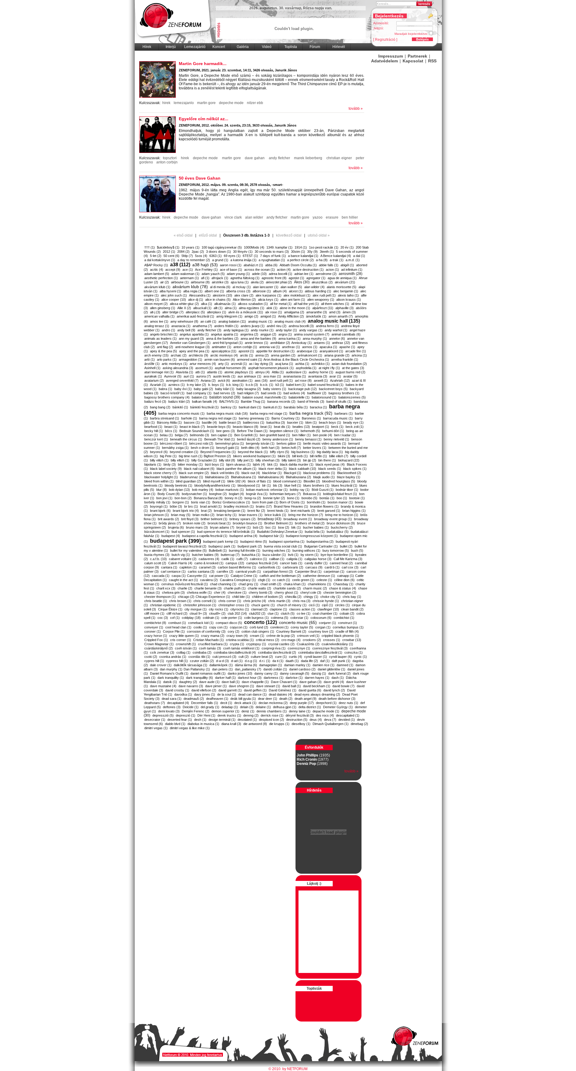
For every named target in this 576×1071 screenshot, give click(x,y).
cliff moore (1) (154, 613)
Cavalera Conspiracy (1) (238, 580)
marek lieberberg (308, 158)
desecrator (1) (154, 719)
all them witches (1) (335, 304)
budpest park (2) (250, 546)
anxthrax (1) (291, 347)
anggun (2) (268, 334)
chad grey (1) (248, 584)
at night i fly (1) (329, 368)
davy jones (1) (204, 694)
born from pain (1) (265, 502)
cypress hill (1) (177, 661)
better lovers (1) (314, 447)
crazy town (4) (237, 635)
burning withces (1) (306, 550)
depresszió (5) (163, 715)
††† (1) (149, 247)
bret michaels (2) (303, 510)
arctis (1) (246, 355)
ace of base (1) (231, 269)
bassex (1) (192, 422)
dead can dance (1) (252, 694)
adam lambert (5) (156, 274)
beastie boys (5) (219, 426)
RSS (432, 60)
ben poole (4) (322, 435)
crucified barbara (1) (213, 644)
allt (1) (218, 308)
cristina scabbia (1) (240, 640)
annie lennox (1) (256, 343)
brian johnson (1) (156, 515)
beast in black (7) (192, 426)
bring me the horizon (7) (305, 515)
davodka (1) (183, 694)
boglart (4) (236, 494)
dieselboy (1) (301, 724)
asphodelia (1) (306, 368)
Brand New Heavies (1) (291, 506)
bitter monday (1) (190, 464)
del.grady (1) (210, 707)
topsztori (170, 158)
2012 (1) (169, 251)
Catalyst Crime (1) (244, 575)
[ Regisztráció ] (385, 39)
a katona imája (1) (243, 260)
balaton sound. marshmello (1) (264, 397)
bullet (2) (346, 546)
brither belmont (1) (214, 519)
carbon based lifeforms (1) (237, 567)
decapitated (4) (178, 703)
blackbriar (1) (272, 473)
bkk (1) (272, 464)
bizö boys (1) (214, 464)
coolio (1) (200, 627)
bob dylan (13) (179, 489)
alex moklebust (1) (297, 295)
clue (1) (273, 613)
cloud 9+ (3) (198, 613)
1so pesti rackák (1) (323, 247)
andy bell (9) (186, 330)
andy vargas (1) (310, 330)
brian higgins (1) (354, 510)
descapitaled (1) (347, 715)
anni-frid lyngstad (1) (228, 343)
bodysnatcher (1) (194, 494)
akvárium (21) (345, 282)
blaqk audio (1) (324, 477)
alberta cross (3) (238, 291)
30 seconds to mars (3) (272, 251)
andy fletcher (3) (209, 330)
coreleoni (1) (279, 627)
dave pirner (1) (216, 686)
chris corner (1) (229, 601)
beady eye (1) (353, 422)
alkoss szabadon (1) (253, 304)
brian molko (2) (203, 515)
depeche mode (231, 103)
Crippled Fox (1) (156, 640)
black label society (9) (166, 468)
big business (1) (303, 452)
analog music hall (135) (334, 321)
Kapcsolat (413, 60)
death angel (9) (305, 698)
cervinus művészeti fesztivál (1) (184, 584)
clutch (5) (288, 613)
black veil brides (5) (225, 473)
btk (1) (296, 527)
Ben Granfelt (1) (246, 435)
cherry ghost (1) (286, 592)
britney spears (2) (243, 519)
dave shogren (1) (241, 686)
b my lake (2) (196, 384)
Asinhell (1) (152, 368)
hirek (166, 103)
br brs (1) (191, 506)
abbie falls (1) (328, 265)
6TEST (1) (250, 256)
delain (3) (247, 707)
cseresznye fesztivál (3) (330, 648)
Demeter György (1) (338, 707)
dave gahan (255, 158)
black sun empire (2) (194, 473)
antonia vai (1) (269, 347)
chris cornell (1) (205, 601)
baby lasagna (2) (248, 389)
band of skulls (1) (339, 401)
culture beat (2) (262, 656)
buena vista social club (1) (283, 546)
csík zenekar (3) (162, 652)
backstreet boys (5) (333, 389)
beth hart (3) (271, 447)
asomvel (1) (204, 368)
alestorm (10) (222, 295)
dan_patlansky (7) (248, 669)
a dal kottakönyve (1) (159, 260)
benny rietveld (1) (336, 439)
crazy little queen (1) (184, 635)
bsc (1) (271, 527)
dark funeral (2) (339, 673)
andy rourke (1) (262, 330)
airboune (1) (180, 282)
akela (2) (257, 282)
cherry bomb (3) (260, 592)
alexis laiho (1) (348, 295)
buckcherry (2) (342, 527)
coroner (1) (152, 631)
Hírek (146, 47)
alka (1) (206, 304)
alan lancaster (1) (265, 287)
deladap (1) (229, 707)
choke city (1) (330, 596)
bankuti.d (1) (272, 407)
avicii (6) (224, 380)
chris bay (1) (352, 596)
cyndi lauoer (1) (315, 656)
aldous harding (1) (318, 291)
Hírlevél (338, 47)
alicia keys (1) (268, 299)
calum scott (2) (155, 563)
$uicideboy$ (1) (168, 247)
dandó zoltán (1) (275, 669)
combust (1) (177, 623)
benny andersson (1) (277, 439)
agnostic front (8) (274, 278)
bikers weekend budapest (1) (254, 456)
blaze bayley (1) (348, 477)
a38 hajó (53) (205, 264)
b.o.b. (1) (266, 384)
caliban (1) (276, 559)
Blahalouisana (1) (243, 477)
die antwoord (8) (255, 724)
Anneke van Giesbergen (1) (190, 343)
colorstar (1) (299, 617)
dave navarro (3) (190, 686)
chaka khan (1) (295, 584)
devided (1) (346, 719)
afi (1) (205, 278)
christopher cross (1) (233, 605)
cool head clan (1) (178, 627)
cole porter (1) (231, 617)
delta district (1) (309, 707)
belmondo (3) (199, 435)
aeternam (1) (189, 278)
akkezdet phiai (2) (279, 282)
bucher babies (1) (316, 527)
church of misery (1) (292, 605)
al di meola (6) (220, 287)
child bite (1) (241, 596)
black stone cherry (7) (160, 473)
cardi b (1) (332, 567)
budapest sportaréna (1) (286, 541)
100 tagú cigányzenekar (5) (222, 247)
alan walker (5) (291, 287)
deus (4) (316, 719)
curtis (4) (295, 656)
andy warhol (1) (336, 330)
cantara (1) (169, 567)
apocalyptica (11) (224, 351)
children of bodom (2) (267, 596)
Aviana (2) (208, 380)
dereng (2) (251, 715)
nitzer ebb (255, 103)
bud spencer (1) (183, 531)
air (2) (164, 282)
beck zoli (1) (355, 426)
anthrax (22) (341, 343)
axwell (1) (321, 380)
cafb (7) (242, 559)
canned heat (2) (341, 563)
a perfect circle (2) (300, 260)
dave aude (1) (209, 682)
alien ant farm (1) (292, 299)
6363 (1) (215, 256)
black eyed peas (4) (330, 464)
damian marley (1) (297, 665)
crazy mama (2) (212, 635)
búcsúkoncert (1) (157, 531)
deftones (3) (172, 707)
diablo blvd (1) (175, 724)
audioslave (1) (296, 372)
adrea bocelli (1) (280, 274)
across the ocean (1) (259, 269)
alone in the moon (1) (295, 308)
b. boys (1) (216, 384)
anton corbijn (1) (245, 347)
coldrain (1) (211, 617)
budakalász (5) (338, 531)
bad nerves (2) (224, 393)
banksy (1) (229, 407)
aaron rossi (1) (231, 265)
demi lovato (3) (169, 711)
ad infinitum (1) (351, 269)
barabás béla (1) (296, 407)
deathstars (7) (154, 703)
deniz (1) (248, 711)
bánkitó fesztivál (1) (204, 407)
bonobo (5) (309, 498)
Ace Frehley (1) (206, 269)
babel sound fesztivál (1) (326, 384)
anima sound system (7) (311, 334)
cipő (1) (327, 605)
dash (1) (338, 677)
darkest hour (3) (250, 677)
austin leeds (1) (224, 376)
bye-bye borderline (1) (337, 554)
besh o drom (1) (202, 447)
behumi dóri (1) (333, 431)
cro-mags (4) (291, 640)
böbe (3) (176, 506)
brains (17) (264, 506)
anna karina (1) (289, 338)
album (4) (280, 291)
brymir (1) (243, 527)
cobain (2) (347, 613)
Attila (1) (278, 372)
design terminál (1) (222, 719)
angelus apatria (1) (224, 334)
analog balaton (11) (232, 321)
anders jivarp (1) (253, 326)
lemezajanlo (184, 103)
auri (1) (189, 376)
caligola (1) (294, 559)
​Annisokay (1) (301, 343)
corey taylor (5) (302, 627)
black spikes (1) (355, 468)
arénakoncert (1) (310, 355)
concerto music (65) (298, 622)
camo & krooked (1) (209, 563)
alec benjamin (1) (345, 291)
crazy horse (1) (155, 635)
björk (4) (259, 464)
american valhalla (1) (159, 316)
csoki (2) (150, 656)
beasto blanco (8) (245, 426)
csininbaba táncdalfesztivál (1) (320, 652)
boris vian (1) (200, 502)
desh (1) (200, 719)
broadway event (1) (298, 519)
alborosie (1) (262, 291)
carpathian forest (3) (278, 571)
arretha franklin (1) (344, 359)
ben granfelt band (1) (275, 435)
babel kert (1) (296, 384)
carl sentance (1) (173, 571)
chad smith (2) (270, 584)
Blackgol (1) (292, 473)
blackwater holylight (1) (161, 477)
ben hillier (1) (301, 435)
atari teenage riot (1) (159, 372)
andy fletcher (279, 158)
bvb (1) (293, 554)
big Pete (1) (168, 456)
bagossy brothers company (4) (167, 397)
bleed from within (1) (159, 481)
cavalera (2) (209, 580)
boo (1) (342, 498)
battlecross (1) (253, 422)
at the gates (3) (353, 368)
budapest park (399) (175, 541)
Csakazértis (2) (308, 644)
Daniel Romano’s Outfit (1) (169, 673)
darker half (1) (225, 677)
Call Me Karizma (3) (348, 559)
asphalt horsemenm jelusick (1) (271, 368)
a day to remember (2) (193, 260)
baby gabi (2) (203, 389)
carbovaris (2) (293, 567)
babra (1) (165, 389)
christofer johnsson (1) (199, 605)
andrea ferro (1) (327, 326)
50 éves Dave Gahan (199, 178)
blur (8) (161, 489)
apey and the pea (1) (194, 351)
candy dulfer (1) (316, 563)
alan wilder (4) (314, 287)
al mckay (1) (241, 287)
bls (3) (277, 485)
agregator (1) (316, 278)
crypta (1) (237, 644)
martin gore (206, 103)
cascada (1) (161, 575)
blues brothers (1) (316, 485)
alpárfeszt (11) (322, 308)
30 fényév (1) (243, 251)
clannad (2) (259, 609)
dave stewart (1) (268, 686)
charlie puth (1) (235, 588)
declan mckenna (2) (273, 703)
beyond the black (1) (253, 452)
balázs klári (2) (179, 401)
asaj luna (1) (284, 363)
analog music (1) (260, 321)
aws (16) (261, 380)
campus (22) (235, 563)
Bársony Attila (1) (169, 422)
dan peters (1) (222, 669)
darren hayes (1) (317, 677)
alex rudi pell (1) (324, 295)
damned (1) (345, 665)
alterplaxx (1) (216, 312)
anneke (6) (337, 338)
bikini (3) (284, 456)
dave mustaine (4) (163, 686)
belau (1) (166, 435)
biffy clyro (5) (279, 452)
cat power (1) (219, 575)
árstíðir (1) (152, 363)
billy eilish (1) (159, 460)
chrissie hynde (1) (326, 601)
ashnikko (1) (320, 363)
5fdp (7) (187, 256)
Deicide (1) (191, 707)
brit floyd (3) (190, 519)
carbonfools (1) (269, 567)
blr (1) (266, 485)
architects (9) (198, 355)
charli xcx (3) (166, 588)
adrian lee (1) (304, 274)
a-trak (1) (337, 260)
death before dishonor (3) (337, 698)
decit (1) (226, 703)
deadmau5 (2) (194, 698)
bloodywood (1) (249, 485)
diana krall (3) (231, 724)
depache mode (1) (326, 711)
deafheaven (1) (217, 698)
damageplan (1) (270, 665)
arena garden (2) (283, 355)
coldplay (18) (191, 617)
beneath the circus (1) (186, 439)
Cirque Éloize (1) (170, 609)
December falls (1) (204, 703)
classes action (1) (302, 609)
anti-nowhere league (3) (192, 347)
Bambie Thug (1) (253, 401)
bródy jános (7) (170, 523)
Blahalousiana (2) (298, 477)
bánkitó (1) (180, 407)
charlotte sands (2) (287, 588)
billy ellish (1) (180, 460)
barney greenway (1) (254, 418)
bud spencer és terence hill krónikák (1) (226, 531)
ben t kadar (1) (345, 435)
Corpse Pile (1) (174, 631)
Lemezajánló (195, 47)
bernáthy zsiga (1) (175, 447)
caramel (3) (207, 567)
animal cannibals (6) (346, 334)
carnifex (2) (225, 571)
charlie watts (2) (259, 588)
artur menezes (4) (203, 363)
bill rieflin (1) (318, 456)
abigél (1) (347, 265)
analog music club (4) (290, 321)
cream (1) (257, 635)
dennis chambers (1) (271, 711)
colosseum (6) (321, 617)
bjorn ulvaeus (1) (238, 464)
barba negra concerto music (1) (181, 413)
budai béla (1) (315, 531)
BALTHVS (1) (229, 401)
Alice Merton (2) (244, 299)
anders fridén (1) (226, 326)
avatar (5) (350, 376)
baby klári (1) (224, 389)
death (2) (285, 698)
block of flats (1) (259, 481)
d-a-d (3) (222, 661)
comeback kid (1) (201, 623)
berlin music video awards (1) (324, 443)
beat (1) (266, 426)
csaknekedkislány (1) (337, 644)
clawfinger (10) (328, 609)
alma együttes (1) (251, 308)
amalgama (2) (294, 312)
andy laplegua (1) (236, 330)
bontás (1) (327, 498)
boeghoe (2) (218, 494)
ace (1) (187, 269)
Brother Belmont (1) (278, 523)
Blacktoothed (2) (349, 473)
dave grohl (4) (334, 682)
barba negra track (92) (311, 413)
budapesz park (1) (222, 546)
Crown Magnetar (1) (159, 644)
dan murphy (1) (171, 669)
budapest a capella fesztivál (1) (204, 536)
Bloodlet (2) (312, 481)
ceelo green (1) (303, 580)
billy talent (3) (291, 460)
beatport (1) (320, 426)
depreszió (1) (185, 715)
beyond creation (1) (184, 452)
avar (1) (335, 376)
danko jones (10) (240, 673)
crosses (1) (331, 640)
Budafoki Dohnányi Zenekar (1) (280, 531)
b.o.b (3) (252, 384)
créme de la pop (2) (280, 635)
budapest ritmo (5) (253, 541)
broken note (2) (194, 523)
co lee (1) (303, 613)
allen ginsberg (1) (162, 308)
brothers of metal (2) (310, 523)
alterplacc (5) (195, 312)
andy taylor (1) (286, 330)
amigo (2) (251, 316)
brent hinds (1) (278, 510)
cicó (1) (314, 605)
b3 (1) (279, 384)
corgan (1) (323, 627)
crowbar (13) (351, 640)
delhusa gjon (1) (284, 707)
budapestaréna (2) (320, 541)
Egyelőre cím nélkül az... (203, 118)
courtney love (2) (320, 631)
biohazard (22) (348, 460)
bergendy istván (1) (260, 443)
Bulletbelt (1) (218, 550)
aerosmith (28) (350, 274)
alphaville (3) (344, 308)
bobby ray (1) (300, 489)
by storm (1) (310, 554)
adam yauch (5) (213, 274)
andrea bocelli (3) (301, 326)
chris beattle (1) (155, 601)
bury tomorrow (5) (335, 550)
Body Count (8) (169, 494)
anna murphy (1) (315, 338)
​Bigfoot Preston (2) (217, 456)
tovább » (356, 108)
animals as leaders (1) (160, 338)
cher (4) (220, 592)
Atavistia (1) (184, 372)
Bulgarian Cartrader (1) (321, 546)
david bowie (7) (343, 686)
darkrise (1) (294, 677)
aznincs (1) (176, 384)
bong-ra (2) (252, 498)
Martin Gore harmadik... (202, 63)
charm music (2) (315, 588)
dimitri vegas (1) (156, 728)
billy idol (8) (227, 460)
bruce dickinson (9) (341, 523)
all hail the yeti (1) (306, 304)
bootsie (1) (357, 498)
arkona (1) (359, 355)
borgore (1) (180, 502)
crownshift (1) (186, 644)
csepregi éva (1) (274, 648)
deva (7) (330, 719)
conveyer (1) (153, 627)
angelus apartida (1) (194, 334)
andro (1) (168, 330)
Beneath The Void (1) (219, 439)
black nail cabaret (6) (199, 468)
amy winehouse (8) (184, 321)
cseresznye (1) (299, 648)
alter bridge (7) (173, 312)
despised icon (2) (271, 719)
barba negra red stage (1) (268, 413)
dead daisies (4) (280, 694)
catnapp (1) (345, 575)
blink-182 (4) (236, 481)
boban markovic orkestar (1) (267, 489)
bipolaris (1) (152, 464)
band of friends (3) (311, 401)
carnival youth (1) (248, 571)
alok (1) (272, 308)
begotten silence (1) (284, 431)
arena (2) (262, 355)
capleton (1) (188, 567)
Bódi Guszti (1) (323, 489)
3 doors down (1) (218, 251)
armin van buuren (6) (219, 359)
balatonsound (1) (324, 397)
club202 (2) (257, 613)
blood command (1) (287, 481)
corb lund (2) (259, 627)
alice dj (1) (195, 299)
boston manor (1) (340, 502)
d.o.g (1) (251, 661)
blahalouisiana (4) (271, 477)
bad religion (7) (248, 393)
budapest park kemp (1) (220, 541)
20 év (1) (347, 247)
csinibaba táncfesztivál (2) (277, 652)
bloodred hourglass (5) (338, 481)
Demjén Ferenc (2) (195, 711)
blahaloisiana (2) (217, 477)
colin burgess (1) (256, 617)
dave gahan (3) (310, 682)
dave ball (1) (231, 682)
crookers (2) (312, 640)
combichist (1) (344, 617)
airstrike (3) (220, 282)
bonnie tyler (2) (274, 498)
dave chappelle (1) (255, 682)
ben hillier (350, 217)
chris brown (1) (180, 601)
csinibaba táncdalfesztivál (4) (235, 652)
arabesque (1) (307, 351)
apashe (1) (347, 347)
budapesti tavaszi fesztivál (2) (184, 546)
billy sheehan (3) (268, 460)
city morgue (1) (195, 609)
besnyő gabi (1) (227, 447)
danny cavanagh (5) (294, 673)
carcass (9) (313, 567)
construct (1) (347, 623)
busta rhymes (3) (157, 554)
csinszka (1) (353, 652)
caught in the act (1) (183, 580)
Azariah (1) (158, 384)
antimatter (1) (221, 347)
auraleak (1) (153, 376)
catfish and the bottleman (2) (280, 575)
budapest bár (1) (272, 536)
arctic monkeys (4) (224, 355)
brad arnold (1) (211, 506)
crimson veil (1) (308, 635)
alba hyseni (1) (170, 291)
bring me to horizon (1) (341, 515)
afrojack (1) (220, 278)
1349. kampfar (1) (279, 247)
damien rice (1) (323, 665)
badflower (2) (316, 393)
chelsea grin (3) (173, 592)
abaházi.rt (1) (253, 265)
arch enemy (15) (156, 355)
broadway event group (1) (333, 519)
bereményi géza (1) (229, 443)
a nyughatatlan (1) (272, 260)
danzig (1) (318, 673)
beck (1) (337, 426)
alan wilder (254, 217)
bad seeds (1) (271, 393)
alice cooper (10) (173, 299)
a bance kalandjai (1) (303, 256)
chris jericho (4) (254, 601)
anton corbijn (166, 162)
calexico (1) (258, 559)
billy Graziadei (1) (204, 460)
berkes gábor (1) (289, 443)
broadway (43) (269, 519)
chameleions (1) (319, 584)
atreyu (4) (262, 372)
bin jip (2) (309, 460)
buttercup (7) (230, 554)
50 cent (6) (171, 256)
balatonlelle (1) (299, 397)
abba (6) (271, 265)
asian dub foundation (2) (349, 363)
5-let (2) (155, 256)
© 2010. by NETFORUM (288, 1069)
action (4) (284, 269)
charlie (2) (185, 588)
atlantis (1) (214, 372)
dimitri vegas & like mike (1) (190, 728)
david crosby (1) (177, 690)
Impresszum (390, 56)
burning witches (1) (276, 550)
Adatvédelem (384, 60)
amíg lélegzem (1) (229, 316)
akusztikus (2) (322, 282)
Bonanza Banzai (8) (208, 498)
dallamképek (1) (221, 665)
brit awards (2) (168, 519)
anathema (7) (202, 326)
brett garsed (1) (328, 510)
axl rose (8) (303, 380)
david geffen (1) (255, 690)
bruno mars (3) (197, 527)
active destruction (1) (308, 269)
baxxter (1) (295, 422)
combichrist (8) (155, 623)
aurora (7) (203, 376)
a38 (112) (180, 264)
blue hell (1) (292, 485)
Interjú (171, 47)
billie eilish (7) (338, 456)
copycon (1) (239, 627)
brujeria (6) (176, 527)
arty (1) (223, 363)
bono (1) (293, 498)
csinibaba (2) (202, 652)
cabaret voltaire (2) (182, 559)
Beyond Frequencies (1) (218, 452)
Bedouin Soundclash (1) (196, 431)
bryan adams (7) (222, 527)
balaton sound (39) (224, 397)
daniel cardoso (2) (302, 669)
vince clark (233, 217)
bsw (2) (283, 527)
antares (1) (322, 343)
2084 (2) (183, 251)
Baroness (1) (311, 418)
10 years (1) (191, 247)
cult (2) (243, 656)
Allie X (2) (184, 308)
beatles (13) (301, 426)
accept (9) (172, 269)
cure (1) (281, 656)
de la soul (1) (226, 694)
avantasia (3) (317, 376)
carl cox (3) (350, 567)
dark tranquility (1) (171, 677)
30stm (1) (298, 251)
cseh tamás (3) (210, 648)
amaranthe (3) (316, 312)
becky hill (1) (153, 431)
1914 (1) (301, 247)
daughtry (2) (188, 682)
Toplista (290, 47)
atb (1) (200, 372)
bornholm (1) (316, 502)
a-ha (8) (322, 260)
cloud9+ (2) (217, 613)
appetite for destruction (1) (275, 351)
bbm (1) (311, 422)
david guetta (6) (309, 690)
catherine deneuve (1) (319, 575)
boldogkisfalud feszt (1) (340, 494)
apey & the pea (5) (163, 351)
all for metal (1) (281, 304)
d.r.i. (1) (264, 661)
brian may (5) (180, 515)
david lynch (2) (334, 690)
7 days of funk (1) (273, 256)
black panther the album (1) (236, 468)
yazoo (317, 217)
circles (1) (342, 605)
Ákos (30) (302, 282)
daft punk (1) (341, 661)
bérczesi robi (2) (201, 443)
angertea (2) (249, 334)
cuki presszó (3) (224, 656)
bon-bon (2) (183, 498)
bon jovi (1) (164, 498)
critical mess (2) (267, 640)
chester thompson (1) (160, 596)
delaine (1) (263, 707)
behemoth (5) (310, 431)
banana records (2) (281, 401)
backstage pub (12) (302, 389)
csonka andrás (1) (172, 656)
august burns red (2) (350, 372)
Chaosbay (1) (343, 584)
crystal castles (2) (281, 644)
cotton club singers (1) (258, 631)
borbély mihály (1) (157, 502)
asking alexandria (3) (178, 368)
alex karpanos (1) (268, 295)
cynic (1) (360, 656)
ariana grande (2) (337, 355)
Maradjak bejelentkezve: (414, 33)
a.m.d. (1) (353, 260)
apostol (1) (246, 351)
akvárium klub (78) (190, 286)
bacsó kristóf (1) (172, 393)
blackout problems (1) (319, 473)
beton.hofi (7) (291, 447)
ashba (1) (302, 363)
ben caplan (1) (221, 435)
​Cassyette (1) (197, 575)
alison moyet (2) (156, 304)
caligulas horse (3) (318, 559)
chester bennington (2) (339, 592)
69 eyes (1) (232, 256)
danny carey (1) (266, 673)
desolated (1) (247, 719)
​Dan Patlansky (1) (197, 669)
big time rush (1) (190, 456)
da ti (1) (278, 661)
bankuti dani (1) (250, 407)
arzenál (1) (239, 363)
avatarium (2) (154, 380)
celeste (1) (324, 580)
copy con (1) (218, 627)
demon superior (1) (225, 711)
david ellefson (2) (203, 690)
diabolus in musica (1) (203, 724)
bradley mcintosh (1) (239, 506)
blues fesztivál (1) (344, 485)
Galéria (243, 47)
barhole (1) (189, 418)
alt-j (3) (155, 312)
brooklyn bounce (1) (247, 523)
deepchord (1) (326, 703)
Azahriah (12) (340, 380)
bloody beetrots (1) (178, 485)
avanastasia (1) (294, 376)
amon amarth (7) (340, 316)
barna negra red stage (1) (218, 418)
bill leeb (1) (300, 456)
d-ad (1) (237, 661)
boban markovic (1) (229, 489)
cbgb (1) (264, 580)
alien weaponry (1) (320, 299)
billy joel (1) (245, 460)
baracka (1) (318, 407)
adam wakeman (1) (185, 274)
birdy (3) (170, 464)
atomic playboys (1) (238, 372)
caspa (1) (179, 575)
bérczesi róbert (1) (173, 443)
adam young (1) (238, 274)
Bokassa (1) (312, 494)
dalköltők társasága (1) (190, 665)
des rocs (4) (325, 715)
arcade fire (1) (355, 351)
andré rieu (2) (276, 326)
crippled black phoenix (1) (340, 635)
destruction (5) (297, 719)
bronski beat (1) (219, 523)
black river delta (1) (273, 468)
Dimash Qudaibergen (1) (331, 724)
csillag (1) (183, 652)
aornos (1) (309, 347)
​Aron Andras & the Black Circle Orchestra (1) (296, 359)
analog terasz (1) (156, 326)
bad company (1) (199, 393)
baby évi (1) (183, 389)
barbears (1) (343, 413)
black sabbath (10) (302, 468)
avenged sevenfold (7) (182, 380)
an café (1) (208, 321)
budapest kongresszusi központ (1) (312, 536)
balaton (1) (199, 397)
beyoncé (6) (159, 452)
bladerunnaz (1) (191, 477)
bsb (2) (258, 527)
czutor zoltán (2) (202, 661)
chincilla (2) (293, 596)
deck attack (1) (245, 703)
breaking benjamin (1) (229, 510)
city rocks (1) (218, 609)
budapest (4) (170, 536)
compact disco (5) (229, 623)
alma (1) (231, 308)
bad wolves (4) (294, 393)
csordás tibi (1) (199, 656)
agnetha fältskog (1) (245, 278)
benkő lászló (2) (248, 439)
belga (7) (181, 435)
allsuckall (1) (202, 308)
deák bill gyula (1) (243, 698)
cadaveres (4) (209, 559)
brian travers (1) (250, 515)
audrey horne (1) (321, 372)
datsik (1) (170, 682)
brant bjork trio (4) (186, 510)
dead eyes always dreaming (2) (317, 694)
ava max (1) (272, 376)
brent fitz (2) (256, 510)
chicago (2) (186, 596)
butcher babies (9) (205, 554)
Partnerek (417, 56)
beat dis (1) (282, 426)
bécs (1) (171, 431)
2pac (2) (198, 251)
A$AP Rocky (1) (156, 265)
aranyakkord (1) (331, 351)
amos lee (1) (159, 321)
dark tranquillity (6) (199, 677)
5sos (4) (201, 256)
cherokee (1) (237, 592)
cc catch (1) (281, 580)
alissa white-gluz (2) (184, 304)
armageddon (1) (190, 359)
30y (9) (312, 251)
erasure (332, 217)
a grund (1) (220, 260)
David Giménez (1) (282, 690)
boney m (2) (233, 498)
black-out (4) (251, 473)
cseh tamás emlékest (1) (241, 648)
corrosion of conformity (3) (206, 631)
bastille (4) (209, 422)
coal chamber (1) (325, 613)
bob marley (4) (202, 489)
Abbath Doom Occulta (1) (298, 265)
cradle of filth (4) (347, 631)
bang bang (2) (160, 407)
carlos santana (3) (201, 571)
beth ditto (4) (250, 447)
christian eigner (339, 158)
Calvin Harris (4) (180, 563)
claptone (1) (278, 609)
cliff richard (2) (177, 613)
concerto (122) (260, 622)
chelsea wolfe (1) (199, 592)
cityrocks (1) (239, 609)
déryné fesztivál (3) (300, 715)
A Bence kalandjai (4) (335, 256)
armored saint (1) (249, 359)
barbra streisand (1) (164, 418)
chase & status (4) (342, 588)
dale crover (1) (161, 665)
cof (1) (175, 617)
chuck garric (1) (263, 605)
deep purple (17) (302, 703)
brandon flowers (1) (324, 506)
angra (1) (285, 334)
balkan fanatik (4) (204, 401)
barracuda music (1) (338, 418)
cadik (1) (227, 559)
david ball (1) (291, 686)
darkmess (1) (274, 677)
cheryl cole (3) (310, 592)
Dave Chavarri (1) (284, 682)
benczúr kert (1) (156, 439)
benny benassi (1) (308, 439)
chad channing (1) (223, 584)
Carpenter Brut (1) (308, 571)
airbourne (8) (200, 282)
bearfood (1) (153, 426)
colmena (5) (279, 617)
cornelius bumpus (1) (348, 627)
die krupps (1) (279, 724)
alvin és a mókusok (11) (245, 312)
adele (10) (259, 274)
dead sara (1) (172, 698)
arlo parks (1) (167, 359)
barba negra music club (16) (227, 413)
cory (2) (233, 631)
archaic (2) (179, 355)
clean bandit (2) (352, 609)
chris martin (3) (279, 601)
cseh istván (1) (186, 648)
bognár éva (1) (257, 494)
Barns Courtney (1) (286, 418)
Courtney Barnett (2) (291, 631)
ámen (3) (349, 312)
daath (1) (292, 661)
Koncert (218, 47)
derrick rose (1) (272, 715)
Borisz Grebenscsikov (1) (231, 502)
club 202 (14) (237, 613)
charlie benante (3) (208, 588)
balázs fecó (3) (155, 401)
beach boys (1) (330, 422)
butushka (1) (251, 554)
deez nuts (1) (348, 703)
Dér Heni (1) (206, 715)
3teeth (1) (327, 251)
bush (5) (357, 550)
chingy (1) (311, 596)
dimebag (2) (359, 724)
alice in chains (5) (218, 299)
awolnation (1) (242, 380)
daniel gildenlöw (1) (331, 669)
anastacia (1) (180, 326)
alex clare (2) (244, 295)
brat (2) (206, 510)
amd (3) (334, 312)
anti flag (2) (165, 347)
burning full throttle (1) (244, 550)
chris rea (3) (301, 601)
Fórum (315, 47)
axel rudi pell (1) (281, 380)
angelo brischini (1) (164, 334)
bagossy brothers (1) (343, 393)
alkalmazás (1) (225, 304)
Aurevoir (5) (173, 376)
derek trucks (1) (229, 715)
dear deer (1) (267, 698)
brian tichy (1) (227, 515)
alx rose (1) (273, 312)
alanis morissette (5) (341, 287)
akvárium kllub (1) (157, 287)
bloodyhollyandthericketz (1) (215, 485)
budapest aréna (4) (243, 536)
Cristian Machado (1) (208, 640)
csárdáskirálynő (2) (158, 648)
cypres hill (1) (154, 661)
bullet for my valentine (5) (188, 550)
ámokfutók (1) (316, 316)
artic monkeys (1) (175, 363)
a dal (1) (359, 256)
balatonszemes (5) (352, 397)
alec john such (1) (174, 295)
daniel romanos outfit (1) (208, 673)
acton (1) (332, 269)
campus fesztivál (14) (262, 563)
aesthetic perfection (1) (161, 278)
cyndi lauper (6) (340, 656)
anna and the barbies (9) (258, 338)
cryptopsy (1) (256, 644)
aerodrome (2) (326, 274)
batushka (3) (275, 422)
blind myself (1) (214, 481)
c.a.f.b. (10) (158, 559)
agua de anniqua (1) (342, 278)
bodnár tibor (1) (347, 489)
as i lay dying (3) (261, 363)
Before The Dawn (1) (252, 431)
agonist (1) (296, 278)
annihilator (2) (280, 343)
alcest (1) (296, 291)
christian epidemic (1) (165, 605)
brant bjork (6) (160, 510)
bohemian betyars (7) (285, 494)
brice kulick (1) (275, 515)
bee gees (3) (225, 431)
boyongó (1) (159, 506)
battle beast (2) (230, 422)
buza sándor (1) (274, 554)
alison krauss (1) (348, 299)
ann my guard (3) (191, 338)
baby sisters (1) (274, 389)
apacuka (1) (328, 347)
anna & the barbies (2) (222, 338)
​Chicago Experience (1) (213, 596)
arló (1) (149, 359)
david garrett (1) (230, 690)
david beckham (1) (316, 686)
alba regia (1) (192, 291)
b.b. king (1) (235, 384)
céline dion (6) (344, 580)
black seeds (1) (329, 468)
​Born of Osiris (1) (292, 502)
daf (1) (325, 661)
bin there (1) (327, 460)
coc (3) (163, 617)
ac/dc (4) (156, 269)
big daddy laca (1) (330, 452)
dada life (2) (309, 661)
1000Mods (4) (254, 247)
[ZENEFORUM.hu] (414, 1045)
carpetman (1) (334, 571)
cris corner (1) (180, 640)
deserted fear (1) (179, 719)
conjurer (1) (327, 623)
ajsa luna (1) (240, 282)
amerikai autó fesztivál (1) (195, 316)
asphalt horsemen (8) (230, 368)
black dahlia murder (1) (297, 464)
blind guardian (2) (188, 481)
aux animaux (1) (249, 376)
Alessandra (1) (200, 295)
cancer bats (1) (291, 563)
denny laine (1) (299, 711)
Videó (267, 47)
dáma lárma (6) (246, 665)
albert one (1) (214, 291)
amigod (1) (268, 316)
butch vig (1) (181, 554)
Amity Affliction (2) (291, 316)
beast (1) (171, 426)
